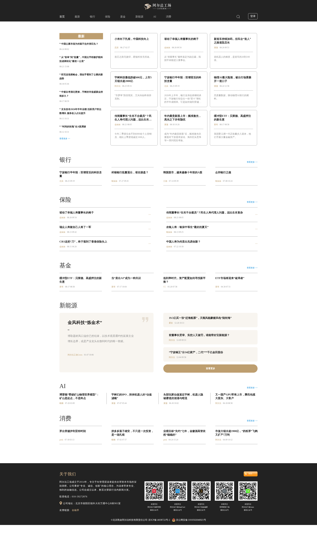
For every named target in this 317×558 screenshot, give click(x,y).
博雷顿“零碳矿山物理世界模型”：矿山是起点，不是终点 (79, 396)
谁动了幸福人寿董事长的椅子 (181, 38)
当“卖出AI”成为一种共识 (126, 278)
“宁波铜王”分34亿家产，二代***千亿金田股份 (196, 352)
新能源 (139, 16)
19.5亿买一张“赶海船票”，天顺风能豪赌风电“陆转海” (200, 317)
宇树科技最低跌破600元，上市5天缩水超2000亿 (133, 79)
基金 (122, 16)
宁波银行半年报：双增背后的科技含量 (182, 79)
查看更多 (210, 368)
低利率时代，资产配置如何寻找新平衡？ (184, 280)
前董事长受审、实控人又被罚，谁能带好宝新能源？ (199, 335)
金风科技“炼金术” (85, 322)
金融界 (75, 510)
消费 (168, 16)
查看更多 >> (64, 138)
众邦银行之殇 (223, 172)
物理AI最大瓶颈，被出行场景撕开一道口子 (232, 79)
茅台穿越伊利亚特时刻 (72, 431)
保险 (107, 16)
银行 (92, 16)
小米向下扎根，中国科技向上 (132, 38)
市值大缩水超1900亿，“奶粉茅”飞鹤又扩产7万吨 (236, 433)
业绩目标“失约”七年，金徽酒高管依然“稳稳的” (184, 433)
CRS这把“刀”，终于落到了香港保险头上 (83, 241)
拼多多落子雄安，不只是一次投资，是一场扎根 (132, 433)
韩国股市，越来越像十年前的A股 (182, 172)
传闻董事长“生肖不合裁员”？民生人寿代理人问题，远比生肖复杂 (133, 117)
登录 (253, 16)
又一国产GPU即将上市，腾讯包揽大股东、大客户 (235, 396)
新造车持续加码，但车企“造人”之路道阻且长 (232, 40)
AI (154, 16)
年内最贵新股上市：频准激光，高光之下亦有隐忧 (182, 117)
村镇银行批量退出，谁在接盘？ (129, 172)
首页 (62, 16)
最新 (77, 16)
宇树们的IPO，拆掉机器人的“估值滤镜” (131, 396)
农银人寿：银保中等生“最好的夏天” (187, 227)
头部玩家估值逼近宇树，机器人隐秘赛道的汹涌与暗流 (183, 396)
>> (149, 214)
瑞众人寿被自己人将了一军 (75, 227)
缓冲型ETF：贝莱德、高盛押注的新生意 (232, 117)
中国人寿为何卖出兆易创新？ (183, 241)
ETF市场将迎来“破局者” (229, 278)
